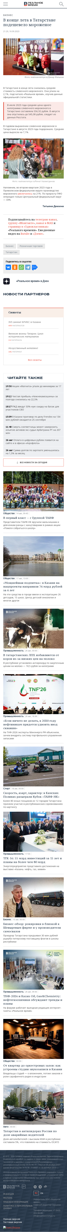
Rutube (25, 233)
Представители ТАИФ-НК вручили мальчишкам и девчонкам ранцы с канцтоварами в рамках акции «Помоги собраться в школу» (31, 523)
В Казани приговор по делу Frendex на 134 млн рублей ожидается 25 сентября (33, 418)
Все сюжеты (35, 359)
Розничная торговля (31, 246)
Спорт (6, 788)
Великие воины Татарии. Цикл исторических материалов (25, 336)
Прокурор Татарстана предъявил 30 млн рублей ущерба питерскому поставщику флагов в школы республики (32, 932)
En (41, 1193)
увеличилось (25, 193)
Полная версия (11, 1219)
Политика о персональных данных (17, 1207)
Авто (5, 1126)
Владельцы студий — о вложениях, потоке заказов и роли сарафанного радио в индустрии (32, 1071)
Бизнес (8, 15)
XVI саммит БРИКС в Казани (24, 324)
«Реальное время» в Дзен (32, 281)
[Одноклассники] (14, 267)
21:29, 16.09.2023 (11, 31)
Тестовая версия (12, 1222)
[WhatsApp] (21, 267)
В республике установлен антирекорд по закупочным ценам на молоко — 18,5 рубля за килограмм (33, 660)
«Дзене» (38, 233)
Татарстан (11, 252)
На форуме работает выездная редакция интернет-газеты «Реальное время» (32, 1003)
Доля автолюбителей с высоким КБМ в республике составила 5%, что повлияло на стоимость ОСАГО (31, 1136)
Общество (9, 513)
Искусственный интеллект (23, 350)
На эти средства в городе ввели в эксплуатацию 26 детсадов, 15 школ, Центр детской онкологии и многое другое (32, 591)
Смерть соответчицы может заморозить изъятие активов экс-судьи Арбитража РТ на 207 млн (33, 429)
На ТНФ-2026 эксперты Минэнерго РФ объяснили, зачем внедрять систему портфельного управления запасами (32, 729)
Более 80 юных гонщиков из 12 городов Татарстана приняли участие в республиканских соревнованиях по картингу (33, 799)
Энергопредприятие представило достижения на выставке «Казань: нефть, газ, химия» (32, 863)
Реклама (7, 1198)
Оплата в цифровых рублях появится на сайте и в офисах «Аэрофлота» (32, 442)
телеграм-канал (46, 219)
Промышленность (13, 650)
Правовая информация (15, 1202)
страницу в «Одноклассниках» (28, 226)
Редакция (8, 1194)
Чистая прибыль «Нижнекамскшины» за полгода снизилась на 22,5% (32, 398)
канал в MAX (44, 223)
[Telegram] (27, 267)
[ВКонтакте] (8, 267)
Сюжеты (14, 312)
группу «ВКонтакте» (21, 223)
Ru (36, 1193)
